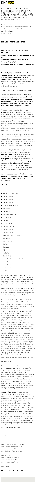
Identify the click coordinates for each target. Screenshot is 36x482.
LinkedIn (17, 470)
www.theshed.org (6, 466)
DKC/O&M (7, 2)
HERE (30, 170)
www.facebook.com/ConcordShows (12, 444)
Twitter (9, 470)
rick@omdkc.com (6, 29)
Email (22, 470)
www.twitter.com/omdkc (9, 460)
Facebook (13, 470)
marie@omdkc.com (20, 29)
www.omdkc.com (6, 455)
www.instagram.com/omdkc (10, 462)
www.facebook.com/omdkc (10, 458)
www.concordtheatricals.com (10, 427)
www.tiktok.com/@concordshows (12, 451)
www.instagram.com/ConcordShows (12, 449)
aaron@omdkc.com (7, 31)
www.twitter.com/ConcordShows (11, 447)
